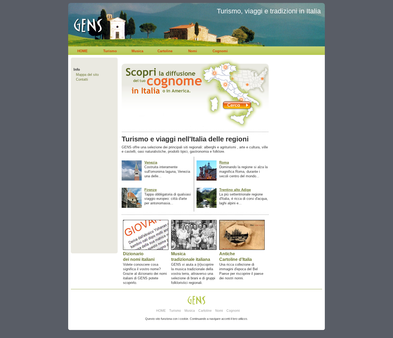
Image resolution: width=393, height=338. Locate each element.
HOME (82, 51)
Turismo (110, 51)
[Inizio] (86, 45)
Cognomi (220, 51)
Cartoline (164, 51)
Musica (137, 51)
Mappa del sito (87, 75)
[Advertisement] (295, 165)
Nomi (192, 51)
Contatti (82, 79)
